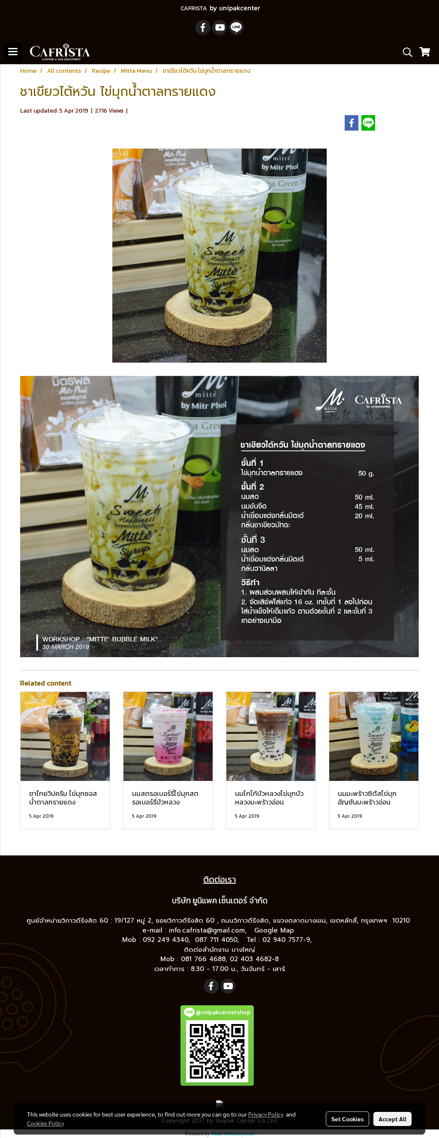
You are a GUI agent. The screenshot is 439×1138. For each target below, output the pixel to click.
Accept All (392, 1119)
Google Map (275, 930)
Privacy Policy (265, 1114)
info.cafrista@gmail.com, (209, 930)
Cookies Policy (45, 1123)
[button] (404, 52)
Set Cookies (347, 1119)
